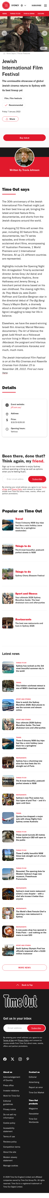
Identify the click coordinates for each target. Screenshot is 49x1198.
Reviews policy (10, 1142)
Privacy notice (9, 1110)
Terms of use (9, 1137)
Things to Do (15, 14)
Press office (8, 1086)
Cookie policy (9, 1123)
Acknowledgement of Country (11, 1079)
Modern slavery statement (10, 1159)
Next (44, 33)
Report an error (36, 1088)
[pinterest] (27, 1059)
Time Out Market (36, 1093)
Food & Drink (29, 14)
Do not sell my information (9, 1116)
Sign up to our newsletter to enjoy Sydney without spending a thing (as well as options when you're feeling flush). (22, 469)
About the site (9, 1152)
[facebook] (5, 1059)
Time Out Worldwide (34, 1121)
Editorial (32, 1077)
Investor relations (11, 1091)
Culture (41, 14)
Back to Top (27, 985)
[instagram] (20, 1059)
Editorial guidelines (8, 1103)
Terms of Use (8, 1041)
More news (24, 968)
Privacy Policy (16, 490)
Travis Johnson (30, 170)
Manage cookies (10, 1166)
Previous (4, 33)
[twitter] (12, 1059)
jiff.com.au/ (16, 408)
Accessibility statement (8, 1130)
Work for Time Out (11, 1096)
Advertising (34, 1082)
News (4, 14)
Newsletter (34, 1114)
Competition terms (11, 1147)
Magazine (33, 1109)
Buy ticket (24, 138)
